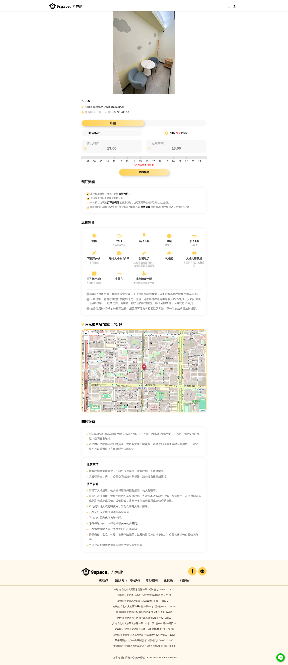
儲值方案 (119, 580)
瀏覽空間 (103, 580)
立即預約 (144, 172)
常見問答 (184, 580)
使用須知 (168, 580)
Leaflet (202, 411)
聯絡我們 (135, 580)
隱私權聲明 (152, 580)
